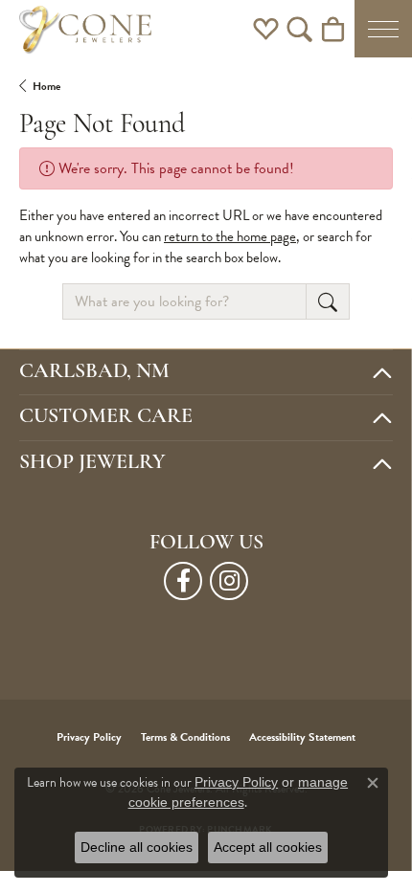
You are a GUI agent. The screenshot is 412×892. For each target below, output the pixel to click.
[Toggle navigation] (383, 28)
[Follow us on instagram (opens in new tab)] (229, 581)
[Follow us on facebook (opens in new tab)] (183, 581)
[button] (266, 29)
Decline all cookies (136, 847)
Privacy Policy (89, 737)
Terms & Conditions (185, 737)
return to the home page (230, 236)
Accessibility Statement (302, 737)
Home (46, 86)
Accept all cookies (268, 847)
